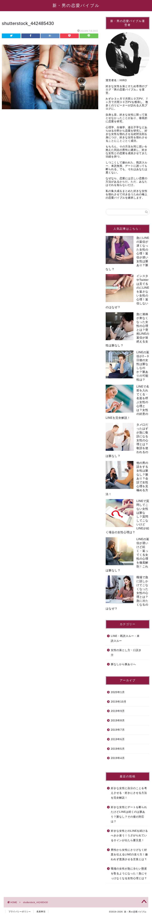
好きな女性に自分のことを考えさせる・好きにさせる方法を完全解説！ (129, 793)
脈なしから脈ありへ (123, 664)
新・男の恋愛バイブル (76, 5)
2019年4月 (118, 758)
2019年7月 (118, 729)
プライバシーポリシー (20, 911)
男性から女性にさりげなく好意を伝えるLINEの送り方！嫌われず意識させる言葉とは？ (129, 854)
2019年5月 (118, 748)
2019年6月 (118, 739)
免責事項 (41, 911)
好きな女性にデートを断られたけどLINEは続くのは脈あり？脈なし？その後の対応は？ (129, 814)
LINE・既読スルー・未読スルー (125, 638)
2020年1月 (118, 692)
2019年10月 (118, 701)
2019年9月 (118, 711)
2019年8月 (118, 720)
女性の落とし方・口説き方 (126, 652)
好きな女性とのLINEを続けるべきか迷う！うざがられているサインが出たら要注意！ (129, 835)
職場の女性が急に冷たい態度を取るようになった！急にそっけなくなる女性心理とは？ (129, 873)
